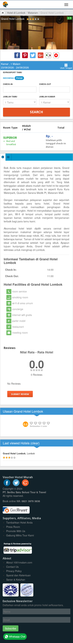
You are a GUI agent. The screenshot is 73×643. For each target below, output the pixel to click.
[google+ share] (40, 55)
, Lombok (19, 453)
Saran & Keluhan (15, 579)
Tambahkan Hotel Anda (19, 522)
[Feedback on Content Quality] (48, 55)
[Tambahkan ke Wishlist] (56, 55)
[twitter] (16, 485)
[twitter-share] (32, 55)
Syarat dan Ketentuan (18, 575)
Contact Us (12, 566)
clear (35, 443)
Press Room (13, 527)
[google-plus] (25, 485)
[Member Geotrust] (16, 509)
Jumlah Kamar (47, 96)
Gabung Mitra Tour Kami (20, 535)
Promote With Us (15, 531)
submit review (20, 394)
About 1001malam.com (19, 562)
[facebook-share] (17, 55)
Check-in (8, 84)
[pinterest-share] (25, 55)
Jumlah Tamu (10, 96)
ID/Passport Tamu (12, 72)
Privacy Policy (14, 571)
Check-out (45, 84)
